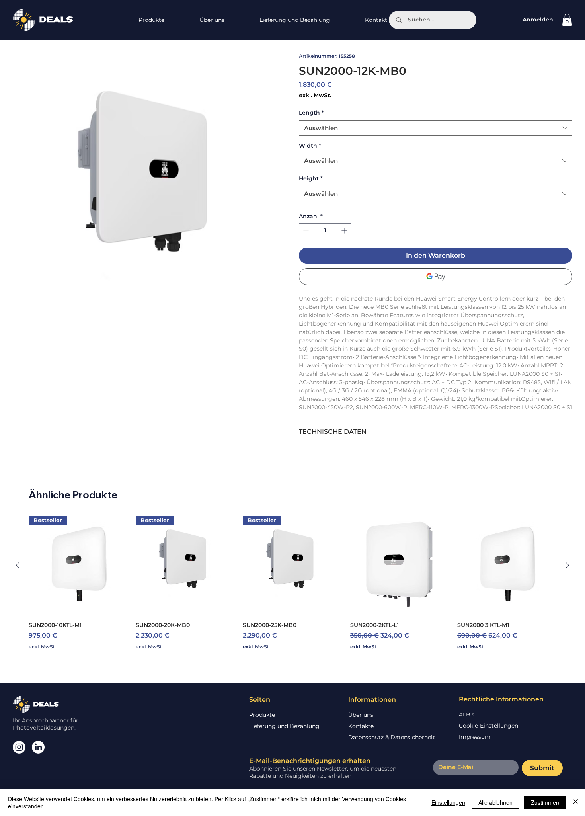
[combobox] (435, 128)
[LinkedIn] (38, 747)
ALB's (466, 714)
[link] (567, 20)
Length (311, 112)
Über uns (360, 714)
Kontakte (361, 726)
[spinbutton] (325, 231)
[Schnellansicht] (399, 565)
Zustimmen (545, 802)
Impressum (475, 736)
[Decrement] (305, 231)
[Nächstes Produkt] (567, 565)
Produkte (262, 714)
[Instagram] (19, 747)
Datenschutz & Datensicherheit (391, 737)
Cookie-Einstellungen (488, 725)
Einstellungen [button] (448, 802)
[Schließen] (575, 802)
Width (310, 145)
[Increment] (345, 231)
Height (311, 178)
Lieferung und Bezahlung (284, 726)
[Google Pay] (435, 276)
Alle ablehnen (495, 802)
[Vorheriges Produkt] (17, 565)
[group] (292, 587)
